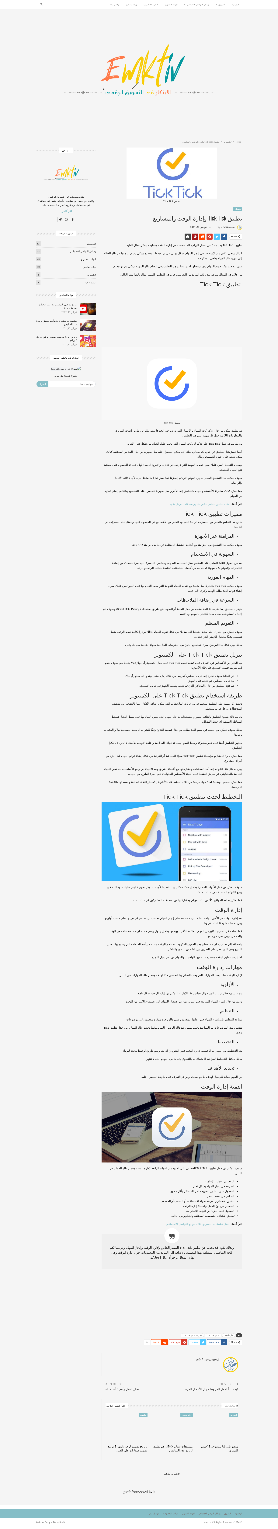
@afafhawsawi (135, 1492)
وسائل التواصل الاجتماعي (198, 4)
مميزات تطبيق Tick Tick (192, 1335)
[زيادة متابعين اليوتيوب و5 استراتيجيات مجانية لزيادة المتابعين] (88, 309)
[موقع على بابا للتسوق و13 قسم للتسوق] (217, 1428)
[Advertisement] (172, 316)
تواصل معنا (115, 4)
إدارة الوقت (228, 1335)
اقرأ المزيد (66, 211)
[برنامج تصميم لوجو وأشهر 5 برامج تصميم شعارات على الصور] (127, 1428)
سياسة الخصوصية (170, 1513)
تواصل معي (154, 1513)
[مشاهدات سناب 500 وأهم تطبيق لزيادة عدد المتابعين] (172, 1428)
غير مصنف (90, 282)
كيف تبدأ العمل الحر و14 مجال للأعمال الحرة (211, 1389)
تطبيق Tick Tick (213, 1335)
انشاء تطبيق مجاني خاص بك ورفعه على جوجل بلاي (200, 504)
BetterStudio (59, 1522)
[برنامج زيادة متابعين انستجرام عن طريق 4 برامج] (88, 341)
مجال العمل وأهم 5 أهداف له (122, 1389)
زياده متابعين (131, 4)
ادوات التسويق (171, 4)
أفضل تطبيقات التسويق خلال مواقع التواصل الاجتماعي (198, 1224)
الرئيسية (235, 4)
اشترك (42, 384)
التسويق (221, 4)
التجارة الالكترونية (150, 4)
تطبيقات (238, 209)
